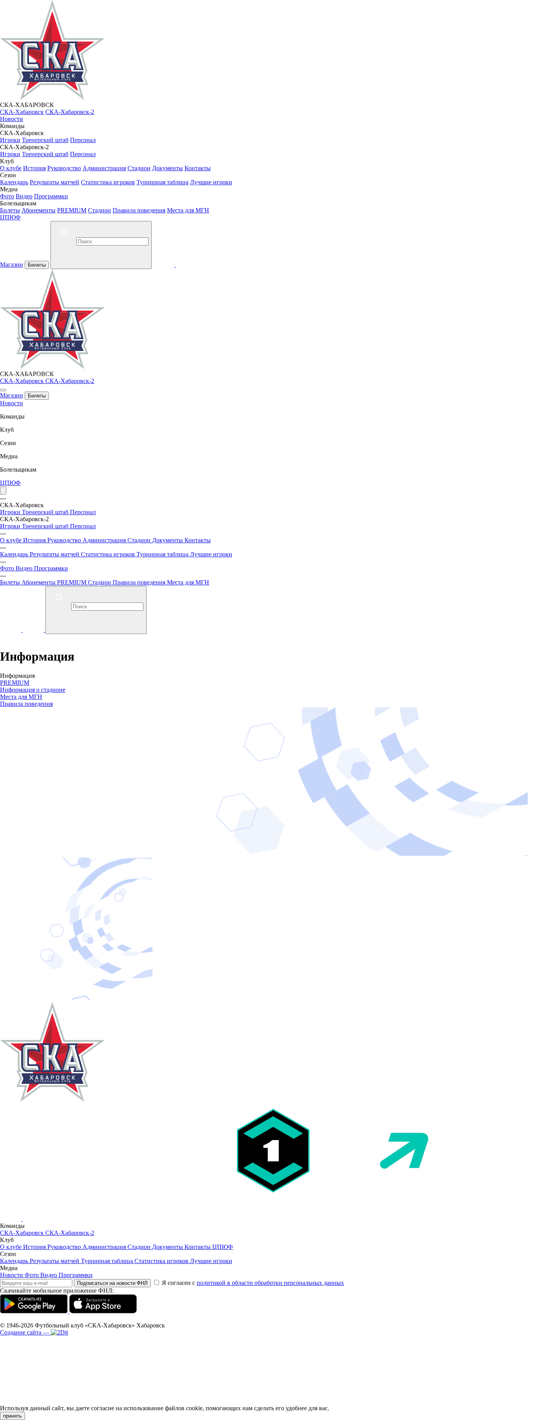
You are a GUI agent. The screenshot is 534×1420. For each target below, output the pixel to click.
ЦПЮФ (10, 217)
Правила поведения (139, 210)
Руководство (64, 168)
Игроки (10, 140)
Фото (7, 196)
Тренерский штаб (45, 140)
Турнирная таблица (162, 182)
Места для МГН (188, 210)
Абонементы (39, 210)
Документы (167, 168)
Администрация (104, 168)
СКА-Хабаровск (22, 112)
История (34, 168)
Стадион (139, 168)
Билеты (10, 210)
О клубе (11, 168)
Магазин (11, 264)
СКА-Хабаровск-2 (69, 112)
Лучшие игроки (211, 182)
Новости (11, 119)
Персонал (83, 140)
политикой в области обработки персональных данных (270, 1282)
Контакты (198, 168)
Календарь (14, 182)
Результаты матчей (54, 182)
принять (12, 1416)
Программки (51, 196)
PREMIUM (71, 210)
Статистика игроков (108, 182)
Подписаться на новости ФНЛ (112, 1283)
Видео (24, 196)
